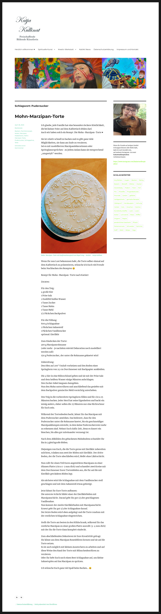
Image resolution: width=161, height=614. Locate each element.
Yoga (134, 230)
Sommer (139, 226)
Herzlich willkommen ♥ (25, 49)
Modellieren (19, 136)
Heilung (139, 203)
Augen (127, 180)
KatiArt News (85, 49)
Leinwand (124, 215)
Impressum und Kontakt (127, 49)
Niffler (138, 215)
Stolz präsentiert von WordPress (45, 604)
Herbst (116, 207)
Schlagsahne (29, 140)
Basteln (117, 184)
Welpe (127, 230)
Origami (117, 218)
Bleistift (124, 184)
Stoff (115, 230)
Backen (17, 131)
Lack (131, 211)
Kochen (138, 207)
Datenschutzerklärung (104, 49)
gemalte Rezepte (133, 199)
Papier (124, 218)
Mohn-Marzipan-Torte (39, 116)
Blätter (131, 184)
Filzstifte (122, 191)
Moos (132, 215)
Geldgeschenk (119, 199)
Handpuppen (129, 203)
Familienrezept (26, 131)
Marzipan (23, 133)
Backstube (18, 128)
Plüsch (135, 222)
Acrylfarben (118, 180)
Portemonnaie (119, 226)
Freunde (117, 195)
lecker (17, 133)
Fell (139, 188)
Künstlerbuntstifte (120, 211)
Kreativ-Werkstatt (66, 49)
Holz (122, 207)
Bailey (141, 180)
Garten (124, 195)
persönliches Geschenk (122, 222)
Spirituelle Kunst (45, 49)
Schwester (130, 226)
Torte (16, 142)
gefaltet (132, 195)
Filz (115, 191)
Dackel (139, 184)
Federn (127, 188)
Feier (134, 188)
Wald (121, 230)
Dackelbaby (118, 188)
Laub (137, 211)
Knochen (130, 207)
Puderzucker (19, 140)
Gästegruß (118, 203)
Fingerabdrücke (133, 191)
